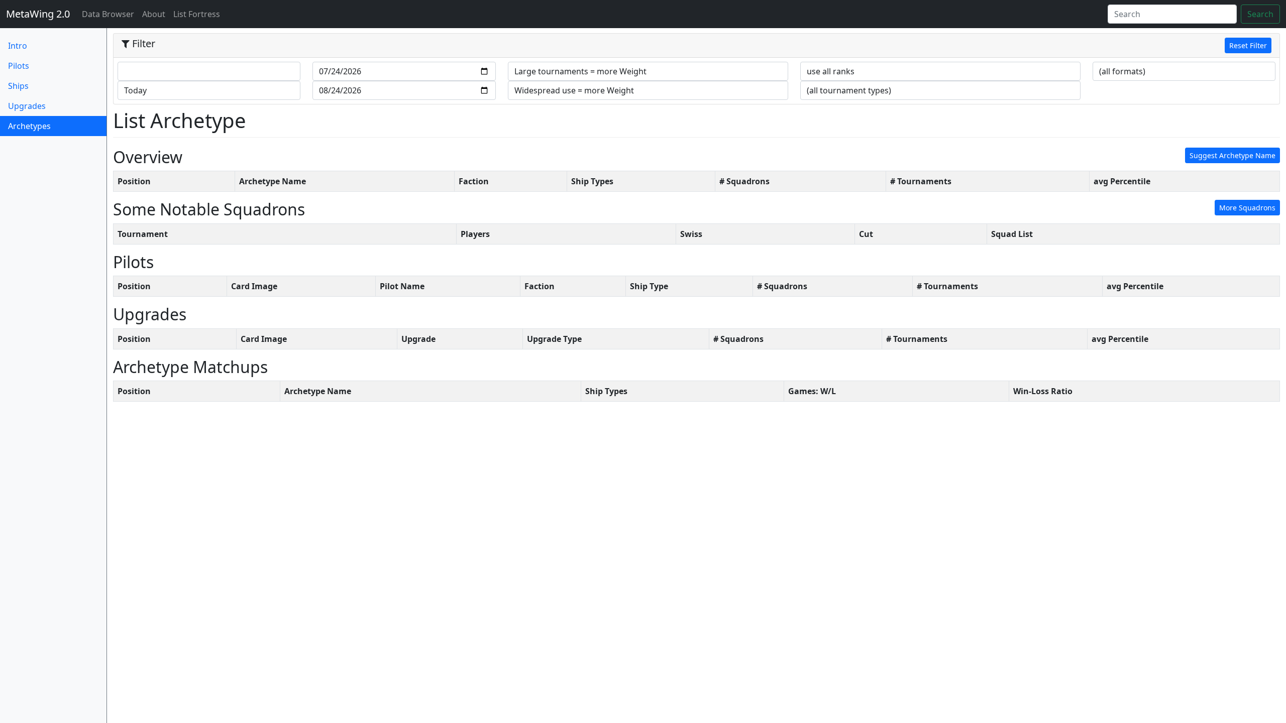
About (153, 14)
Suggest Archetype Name (1232, 155)
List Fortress (196, 14)
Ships (18, 85)
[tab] (696, 46)
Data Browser (110, 14)
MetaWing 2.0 (38, 14)
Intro (17, 45)
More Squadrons (1247, 207)
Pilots (18, 65)
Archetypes (46, 126)
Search (1260, 14)
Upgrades (27, 105)
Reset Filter (1248, 45)
